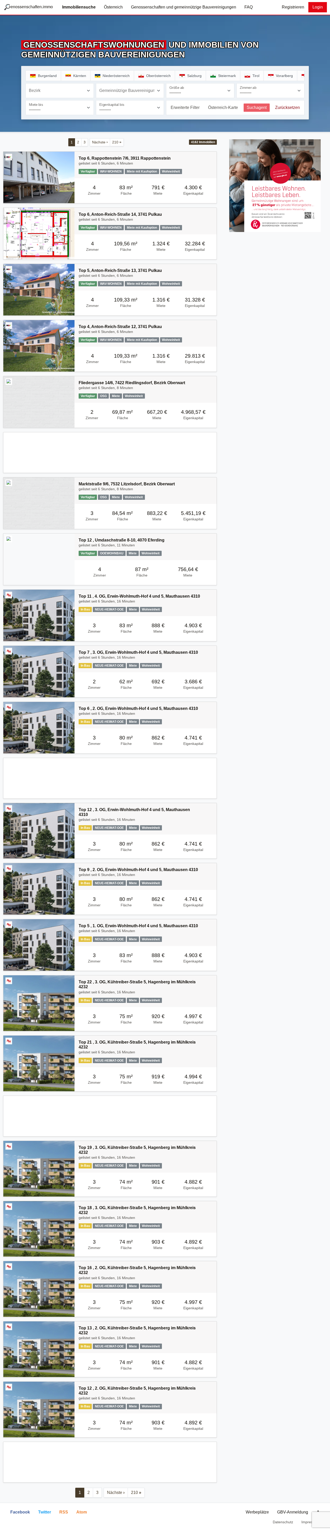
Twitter (44, 1512)
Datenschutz (283, 1522)
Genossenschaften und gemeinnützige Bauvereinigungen (183, 7)
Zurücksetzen (287, 107)
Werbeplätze (257, 1512)
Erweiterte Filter (185, 107)
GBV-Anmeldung (292, 1512)
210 (116, 142)
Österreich (113, 7)
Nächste (100, 142)
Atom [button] (81, 1512)
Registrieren (293, 7)
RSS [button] (63, 1512)
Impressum (310, 1522)
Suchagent (257, 107)
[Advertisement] (110, 452)
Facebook (20, 1512)
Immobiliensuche (79, 7)
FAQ (248, 7)
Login (317, 7)
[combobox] (60, 90)
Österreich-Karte (223, 107)
